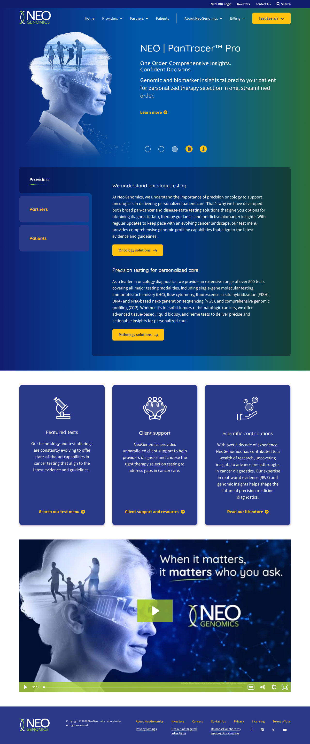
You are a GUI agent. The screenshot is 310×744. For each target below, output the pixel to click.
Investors (243, 4)
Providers (110, 18)
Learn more (151, 112)
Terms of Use (282, 721)
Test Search (268, 18)
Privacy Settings (146, 729)
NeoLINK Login (221, 4)
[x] (273, 729)
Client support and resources (152, 512)
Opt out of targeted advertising (184, 731)
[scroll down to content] (184, 157)
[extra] (252, 729)
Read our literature (245, 512)
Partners (137, 18)
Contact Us (263, 4)
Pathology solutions (135, 334)
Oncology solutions (135, 250)
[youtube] (285, 729)
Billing (235, 18)
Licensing (258, 721)
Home (89, 18)
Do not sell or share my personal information (226, 731)
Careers (197, 721)
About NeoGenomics (201, 18)
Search (286, 4)
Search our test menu (59, 512)
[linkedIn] (262, 729)
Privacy (239, 721)
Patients (162, 18)
